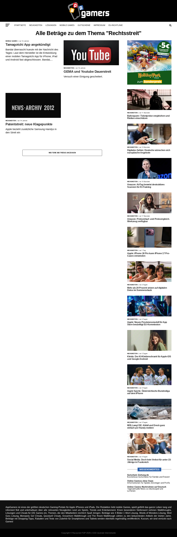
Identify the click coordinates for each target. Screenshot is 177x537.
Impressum (99, 25)
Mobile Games (67, 25)
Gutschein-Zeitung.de (138, 475)
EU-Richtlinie (116, 25)
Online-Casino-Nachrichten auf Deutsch (146, 487)
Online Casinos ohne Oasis (140, 481)
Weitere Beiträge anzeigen (62, 153)
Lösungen (50, 25)
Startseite (20, 25)
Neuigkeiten (35, 25)
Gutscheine (84, 25)
